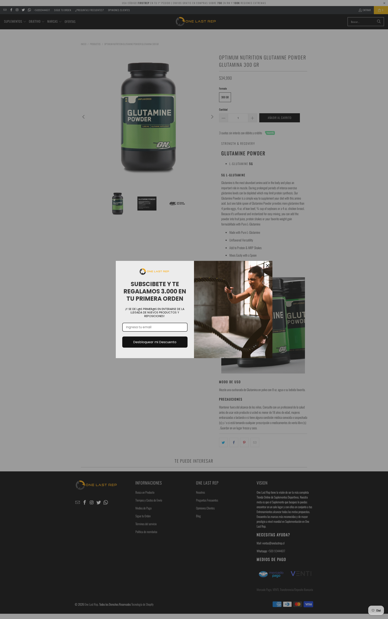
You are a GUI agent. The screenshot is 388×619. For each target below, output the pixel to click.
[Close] (267, 266)
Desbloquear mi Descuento (154, 342)
